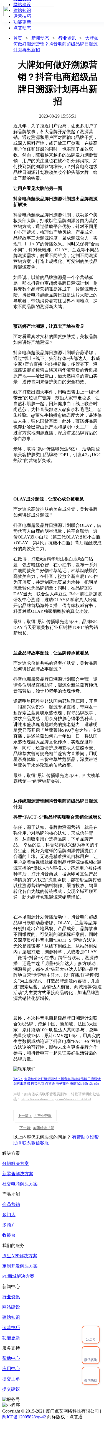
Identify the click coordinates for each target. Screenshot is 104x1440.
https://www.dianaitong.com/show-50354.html (56, 1099)
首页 (17, 38)
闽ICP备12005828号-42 (24, 1416)
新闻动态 (40, 38)
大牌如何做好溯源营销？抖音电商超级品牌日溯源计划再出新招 (55, 44)
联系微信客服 (35, 1143)
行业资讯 (67, 38)
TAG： (18, 1079)
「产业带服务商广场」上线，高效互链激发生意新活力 (37, 1116)
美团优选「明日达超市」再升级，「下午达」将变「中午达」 (38, 1128)
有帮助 (81, 1137)
